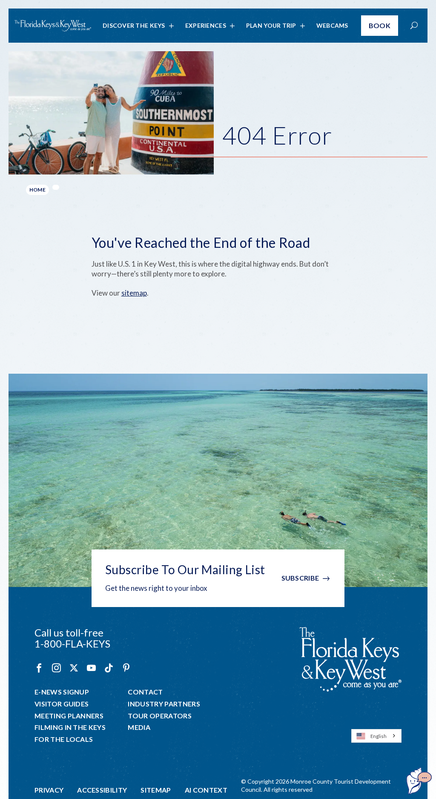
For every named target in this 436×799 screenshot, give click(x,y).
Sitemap (156, 790)
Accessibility (102, 790)
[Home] (52, 26)
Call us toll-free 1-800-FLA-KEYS (72, 638)
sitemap (134, 292)
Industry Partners (164, 704)
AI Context (206, 790)
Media (139, 727)
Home (37, 189)
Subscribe (300, 578)
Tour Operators (159, 716)
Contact (145, 692)
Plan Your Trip (271, 25)
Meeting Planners (68, 716)
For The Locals (63, 739)
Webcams (332, 25)
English (378, 736)
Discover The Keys (134, 25)
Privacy (48, 790)
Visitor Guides (61, 704)
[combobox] (376, 736)
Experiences (205, 25)
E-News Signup (61, 692)
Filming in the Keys (70, 727)
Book (379, 25)
